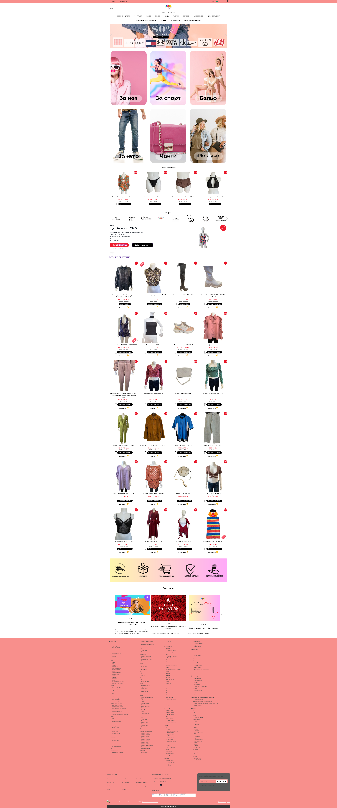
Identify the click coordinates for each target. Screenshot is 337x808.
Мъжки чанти (169, 739)
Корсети (113, 671)
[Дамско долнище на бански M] (123, 182)
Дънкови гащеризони (117, 698)
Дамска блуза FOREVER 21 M (213, 393)
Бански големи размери (117, 706)
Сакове (167, 749)
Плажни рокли (144, 691)
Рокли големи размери (117, 712)
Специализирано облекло (172, 694)
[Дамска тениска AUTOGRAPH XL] (124, 476)
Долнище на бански (116, 654)
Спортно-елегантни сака (147, 697)
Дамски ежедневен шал (183, 541)
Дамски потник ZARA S (153, 345)
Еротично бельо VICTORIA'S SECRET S (124, 345)
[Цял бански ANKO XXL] (203, 237)
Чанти (166, 725)
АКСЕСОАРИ (198, 16)
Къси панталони (114, 750)
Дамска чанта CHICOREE (183, 493)
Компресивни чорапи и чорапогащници (202, 701)
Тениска (196, 729)
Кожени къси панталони (147, 643)
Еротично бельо (115, 666)
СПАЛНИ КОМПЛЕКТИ (192, 20)
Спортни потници (145, 737)
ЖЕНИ (148, 16)
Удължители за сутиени (117, 683)
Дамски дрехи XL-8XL (116, 703)
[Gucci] (174, 218)
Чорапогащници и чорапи (118, 681)
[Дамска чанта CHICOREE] (183, 476)
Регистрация (125, 782)
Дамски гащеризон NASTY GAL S (124, 445)
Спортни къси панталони (147, 641)
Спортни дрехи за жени (146, 731)
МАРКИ (163, 20)
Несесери (168, 755)
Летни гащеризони (116, 699)
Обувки (166, 758)
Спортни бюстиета (145, 734)
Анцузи (112, 644)
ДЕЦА (167, 16)
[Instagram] (225, 1)
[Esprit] (145, 218)
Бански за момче (171, 720)
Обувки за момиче (198, 645)
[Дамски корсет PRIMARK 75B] (124, 524)
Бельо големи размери (117, 705)
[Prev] (111, 36)
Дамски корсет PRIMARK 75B (124, 541)
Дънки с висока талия (117, 720)
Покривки (195, 682)
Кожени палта (144, 652)
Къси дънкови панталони (117, 752)
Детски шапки (197, 667)
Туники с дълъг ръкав (146, 715)
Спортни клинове (116, 744)
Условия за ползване (142, 782)
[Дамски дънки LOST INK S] (213, 428)
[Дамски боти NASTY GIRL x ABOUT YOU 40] (213, 277)
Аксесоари (194, 649)
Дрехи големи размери (171, 665)
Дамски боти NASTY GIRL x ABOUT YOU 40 (213, 296)
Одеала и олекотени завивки (200, 686)
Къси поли (143, 665)
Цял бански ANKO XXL (128, 228)
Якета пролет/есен (145, 724)
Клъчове (169, 729)
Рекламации (110, 782)
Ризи (141, 677)
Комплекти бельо (116, 669)
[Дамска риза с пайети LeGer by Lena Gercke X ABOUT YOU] (124, 277)
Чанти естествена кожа (172, 731)
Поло (113, 693)
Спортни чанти (170, 734)
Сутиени (114, 677)
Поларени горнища (145, 748)
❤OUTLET (138, 16)
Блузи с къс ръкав (116, 689)
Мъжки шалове (197, 655)
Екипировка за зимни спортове (118, 724)
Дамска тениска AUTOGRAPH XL (124, 493)
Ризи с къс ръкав (145, 681)
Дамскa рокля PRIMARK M (153, 541)
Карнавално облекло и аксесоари (201, 669)
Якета (141, 717)
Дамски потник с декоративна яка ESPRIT (153, 295)
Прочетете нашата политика (150, 802)
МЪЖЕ (157, 16)
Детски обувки (196, 641)
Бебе (167, 716)
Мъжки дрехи (168, 646)
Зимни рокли (144, 688)
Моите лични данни (224, 802)
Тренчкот (143, 649)
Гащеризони (114, 695)
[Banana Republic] (189, 218)
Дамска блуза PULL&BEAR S (153, 393)
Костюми (113, 748)
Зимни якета (144, 719)
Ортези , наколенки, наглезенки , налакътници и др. (205, 703)
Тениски (142, 701)
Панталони (143, 654)
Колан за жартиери (116, 668)
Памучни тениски (145, 706)
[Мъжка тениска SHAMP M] (183, 428)
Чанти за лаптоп (170, 753)
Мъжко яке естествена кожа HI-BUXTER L (153, 445)
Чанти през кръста (171, 741)
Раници (168, 735)
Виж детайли (124, 304)
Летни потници (144, 752)
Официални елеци (116, 733)
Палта (141, 647)
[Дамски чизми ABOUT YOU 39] (183, 277)
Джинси (113, 718)
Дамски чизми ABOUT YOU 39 (183, 295)
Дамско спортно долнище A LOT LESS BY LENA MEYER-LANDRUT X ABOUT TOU (124, 395)
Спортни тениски (145, 704)
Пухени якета (144, 720)
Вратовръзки (196, 671)
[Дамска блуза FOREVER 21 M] (213, 375)
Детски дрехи (168, 708)
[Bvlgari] (219, 218)
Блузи (112, 685)
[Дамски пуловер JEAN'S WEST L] (153, 476)
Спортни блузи (144, 733)
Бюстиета (114, 665)
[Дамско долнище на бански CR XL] (153, 182)
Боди (113, 663)
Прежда (195, 688)
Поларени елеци (115, 734)
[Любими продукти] (223, 8)
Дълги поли (144, 666)
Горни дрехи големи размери (119, 708)
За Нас (109, 786)
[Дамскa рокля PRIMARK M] (153, 524)
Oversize (143, 675)
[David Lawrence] (130, 219)
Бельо (112, 660)
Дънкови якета (144, 722)
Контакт (124, 786)
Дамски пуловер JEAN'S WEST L (153, 493)
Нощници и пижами (116, 672)
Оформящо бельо (116, 674)
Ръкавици (195, 673)
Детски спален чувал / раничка (213, 541)
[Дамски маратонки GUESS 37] (183, 327)
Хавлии (195, 692)
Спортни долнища (116, 646)
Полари (113, 692)
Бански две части (116, 651)
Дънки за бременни (116, 721)
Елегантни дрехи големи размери (120, 714)
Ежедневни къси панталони (147, 644)
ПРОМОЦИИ (175, 20)
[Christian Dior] (115, 218)
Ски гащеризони (115, 725)
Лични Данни (140, 779)
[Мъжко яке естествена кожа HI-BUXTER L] (153, 428)
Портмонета (169, 751)
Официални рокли (145, 687)
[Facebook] (222, 1)
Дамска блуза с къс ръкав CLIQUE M (213, 197)
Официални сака (145, 699)
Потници (114, 675)
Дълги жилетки (115, 740)
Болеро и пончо (115, 739)
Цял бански (114, 657)
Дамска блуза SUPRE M (213, 493)
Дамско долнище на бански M (123, 197)
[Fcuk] (159, 218)
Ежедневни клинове (116, 746)
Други (194, 694)
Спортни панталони (146, 656)
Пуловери (142, 672)
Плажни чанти (170, 732)
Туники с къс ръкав (146, 713)
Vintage (142, 728)
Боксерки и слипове (171, 656)
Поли (141, 663)
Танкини (114, 656)
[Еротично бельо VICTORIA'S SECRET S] (124, 327)
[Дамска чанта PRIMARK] (183, 375)
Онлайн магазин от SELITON (168, 806)
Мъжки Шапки (196, 663)
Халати (113, 680)
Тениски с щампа (145, 703)
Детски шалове (197, 657)
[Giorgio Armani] (204, 218)
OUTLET (194, 708)
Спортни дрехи (169, 697)
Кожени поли (144, 669)
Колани (195, 660)
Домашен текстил (197, 680)
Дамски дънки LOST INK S (213, 445)
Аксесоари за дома (197, 690)
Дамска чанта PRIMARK (183, 393)
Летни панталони (145, 660)
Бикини (113, 662)
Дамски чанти (169, 727)
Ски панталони (115, 727)
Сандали (169, 765)
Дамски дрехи (113, 641)
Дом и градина (195, 676)
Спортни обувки (171, 762)
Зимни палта (144, 650)
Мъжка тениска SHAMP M (183, 445)
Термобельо (114, 678)
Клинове (113, 743)
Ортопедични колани (198, 699)
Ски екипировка (170, 714)
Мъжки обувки (197, 759)
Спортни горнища (116, 647)
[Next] (225, 36)
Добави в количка (141, 245)
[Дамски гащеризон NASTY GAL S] (124, 428)
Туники (142, 711)
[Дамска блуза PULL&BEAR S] (153, 375)
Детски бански (169, 718)
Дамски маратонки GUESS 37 (183, 345)
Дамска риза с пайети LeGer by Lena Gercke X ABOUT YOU (124, 296)
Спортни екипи (144, 743)
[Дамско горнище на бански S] (183, 182)
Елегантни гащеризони (117, 700)
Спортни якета (144, 725)
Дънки (112, 716)
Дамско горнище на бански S (183, 197)
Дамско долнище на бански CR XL (153, 197)
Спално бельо (196, 684)
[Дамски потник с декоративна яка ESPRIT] (153, 277)
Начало (109, 779)
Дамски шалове (197, 654)
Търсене (124, 789)
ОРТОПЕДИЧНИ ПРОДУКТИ (146, 20)
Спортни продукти (197, 705)
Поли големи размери (117, 711)
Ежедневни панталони (146, 657)
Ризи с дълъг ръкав (146, 679)
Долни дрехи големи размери (119, 709)
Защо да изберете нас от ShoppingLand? (168, 628)
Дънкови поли (144, 668)
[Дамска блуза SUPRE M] (213, 476)
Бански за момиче (171, 722)
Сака (141, 695)
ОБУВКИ (186, 16)
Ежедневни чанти (171, 737)
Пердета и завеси (197, 678)
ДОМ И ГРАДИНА (214, 16)
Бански (112, 650)
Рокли (141, 683)
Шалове (195, 652)
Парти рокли (144, 693)
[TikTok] (227, 1)
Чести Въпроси (126, 779)
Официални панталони (146, 659)
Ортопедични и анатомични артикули (202, 697)
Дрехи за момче (170, 712)
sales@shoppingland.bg (165, 778)
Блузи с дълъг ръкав (116, 687)
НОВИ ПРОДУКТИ (123, 16)
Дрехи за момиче (170, 710)
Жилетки (113, 737)
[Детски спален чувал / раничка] (213, 524)
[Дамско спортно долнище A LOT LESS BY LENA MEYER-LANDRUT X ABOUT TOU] (124, 375)
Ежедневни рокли (145, 685)
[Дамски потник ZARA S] (153, 327)
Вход (108, 789)
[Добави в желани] (117, 204)
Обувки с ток (170, 764)
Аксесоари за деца (197, 665)
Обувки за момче (198, 643)
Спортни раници (171, 747)
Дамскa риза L (213, 345)
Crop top (143, 707)
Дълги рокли (144, 690)
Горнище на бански (116, 653)
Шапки (194, 659)
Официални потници (172, 643)
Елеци (112, 729)
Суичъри (143, 746)
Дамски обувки (169, 760)
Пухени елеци (115, 731)
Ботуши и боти (170, 767)
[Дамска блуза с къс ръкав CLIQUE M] (213, 182)
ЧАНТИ (176, 16)
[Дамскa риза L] (213, 327)
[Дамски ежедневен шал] (183, 524)
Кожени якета (144, 727)
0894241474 (123, 1)
